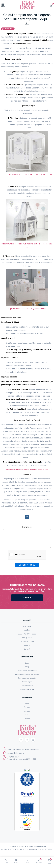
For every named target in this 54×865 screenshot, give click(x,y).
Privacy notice (27, 638)
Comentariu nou (27, 565)
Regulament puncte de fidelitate (27, 674)
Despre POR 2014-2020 (27, 634)
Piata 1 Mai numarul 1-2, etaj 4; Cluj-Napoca (23, 749)
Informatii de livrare (27, 689)
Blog (27, 667)
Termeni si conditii (27, 641)
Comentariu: (27, 527)
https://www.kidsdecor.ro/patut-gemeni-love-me (27, 309)
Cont (27, 703)
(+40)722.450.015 (14, 757)
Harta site (27, 626)
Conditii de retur (27, 686)
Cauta (27, 663)
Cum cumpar (27, 682)
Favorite (27, 718)
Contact (27, 649)
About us (27, 645)
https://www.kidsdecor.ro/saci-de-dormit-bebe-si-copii (27, 470)
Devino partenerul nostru (27, 678)
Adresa (27, 711)
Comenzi (27, 707)
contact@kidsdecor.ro (15, 753)
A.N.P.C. (27, 630)
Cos (27, 715)
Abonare (27, 597)
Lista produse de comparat (27, 670)
